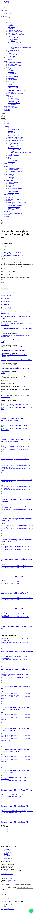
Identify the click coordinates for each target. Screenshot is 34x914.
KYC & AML (8, 858)
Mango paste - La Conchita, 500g (13, 350)
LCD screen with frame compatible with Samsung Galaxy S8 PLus (15, 750)
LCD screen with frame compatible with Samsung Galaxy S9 (15, 729)
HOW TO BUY (5, 298)
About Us (7, 830)
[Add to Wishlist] (1, 454)
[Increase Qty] (1, 287)
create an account (5, 397)
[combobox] (9, 117)
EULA (6, 854)
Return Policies (8, 857)
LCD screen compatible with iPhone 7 (14, 593)
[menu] (1, 219)
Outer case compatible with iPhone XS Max (16, 790)
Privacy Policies (8, 851)
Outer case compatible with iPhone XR (14, 822)
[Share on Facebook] (5, 246)
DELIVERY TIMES (6, 301)
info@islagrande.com (7, 874)
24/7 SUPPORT (5, 304)
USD (5, 7)
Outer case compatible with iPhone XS (14, 806)
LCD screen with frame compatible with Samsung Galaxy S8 (15, 771)
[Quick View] (1, 412)
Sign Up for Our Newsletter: (9, 887)
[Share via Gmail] (5, 249)
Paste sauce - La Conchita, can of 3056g (15, 368)
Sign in (29, 395)
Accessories (17, 292)
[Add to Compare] (1, 415)
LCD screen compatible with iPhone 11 (14, 577)
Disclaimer (7, 855)
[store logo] (4, 16)
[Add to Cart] (1, 451)
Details (3, 373)
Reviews (3, 394)
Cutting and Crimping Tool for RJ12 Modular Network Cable (14, 419)
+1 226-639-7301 (11, 878)
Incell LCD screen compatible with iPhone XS (17, 652)
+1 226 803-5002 (11, 880)
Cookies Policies (8, 852)
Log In (6, 121)
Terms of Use (8, 849)
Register (6, 123)
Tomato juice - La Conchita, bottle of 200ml (16, 360)
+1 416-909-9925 (15, 877)
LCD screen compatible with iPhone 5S (15, 609)
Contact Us (7, 831)
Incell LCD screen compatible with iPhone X (16, 669)
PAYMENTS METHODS (8, 295)
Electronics (10, 292)
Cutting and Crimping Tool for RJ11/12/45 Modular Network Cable (16, 440)
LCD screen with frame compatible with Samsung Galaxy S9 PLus (15, 708)
